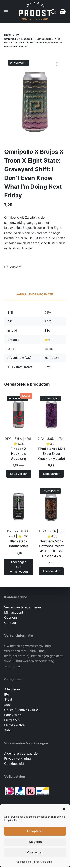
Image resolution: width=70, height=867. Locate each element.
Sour (7, 705)
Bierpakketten (14, 725)
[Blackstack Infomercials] (18, 504)
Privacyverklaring (42, 861)
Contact (10, 623)
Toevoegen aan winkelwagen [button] (19, 566)
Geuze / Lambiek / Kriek (22, 710)
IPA (6, 694)
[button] (64, 809)
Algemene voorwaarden (21, 753)
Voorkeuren (35, 852)
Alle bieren (12, 689)
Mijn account (13, 612)
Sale (7, 730)
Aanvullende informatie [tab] (35, 294)
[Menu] (6, 11)
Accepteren (35, 831)
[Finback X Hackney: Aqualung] (18, 412)
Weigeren (35, 842)
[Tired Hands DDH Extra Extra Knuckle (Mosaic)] (51, 412)
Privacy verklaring (17, 758)
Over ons (11, 617)
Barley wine (12, 715)
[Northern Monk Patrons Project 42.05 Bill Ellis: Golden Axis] (51, 504)
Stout (8, 699)
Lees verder (18, 473)
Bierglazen (12, 720)
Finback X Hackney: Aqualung (18, 454)
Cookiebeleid (23, 861)
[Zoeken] (53, 11)
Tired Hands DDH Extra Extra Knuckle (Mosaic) (51, 454)
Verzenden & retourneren (22, 607)
